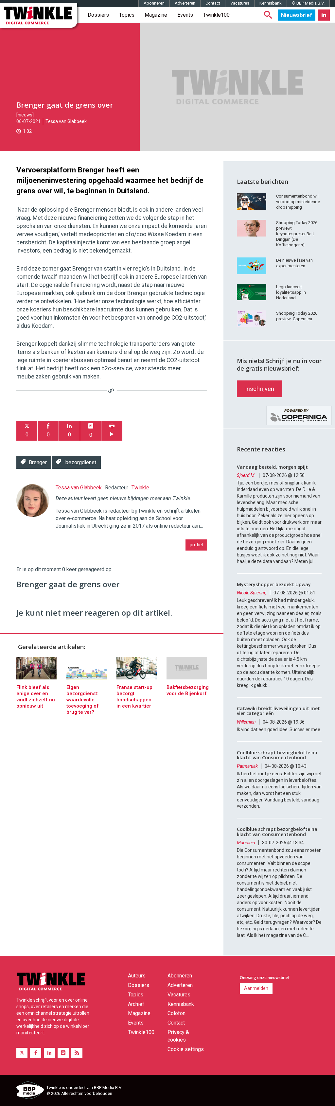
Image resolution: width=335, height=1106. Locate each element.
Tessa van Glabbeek (66, 121)
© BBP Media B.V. (308, 3)
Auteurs (137, 976)
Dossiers (98, 15)
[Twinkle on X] (21, 1053)
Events (185, 15)
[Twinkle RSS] (76, 1053)
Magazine (156, 15)
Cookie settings (186, 1049)
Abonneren (154, 3)
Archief (136, 1004)
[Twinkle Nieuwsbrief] (296, 15)
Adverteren (185, 3)
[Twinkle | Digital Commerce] (38, 15)
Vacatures (239, 3)
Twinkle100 (216, 15)
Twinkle (140, 487)
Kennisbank (270, 3)
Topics (126, 15)
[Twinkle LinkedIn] (324, 15)
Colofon (176, 1013)
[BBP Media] (29, 1091)
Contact (212, 3)
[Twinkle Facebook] (35, 1053)
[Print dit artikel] (111, 431)
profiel (196, 544)
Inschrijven (259, 388)
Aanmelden (256, 988)
